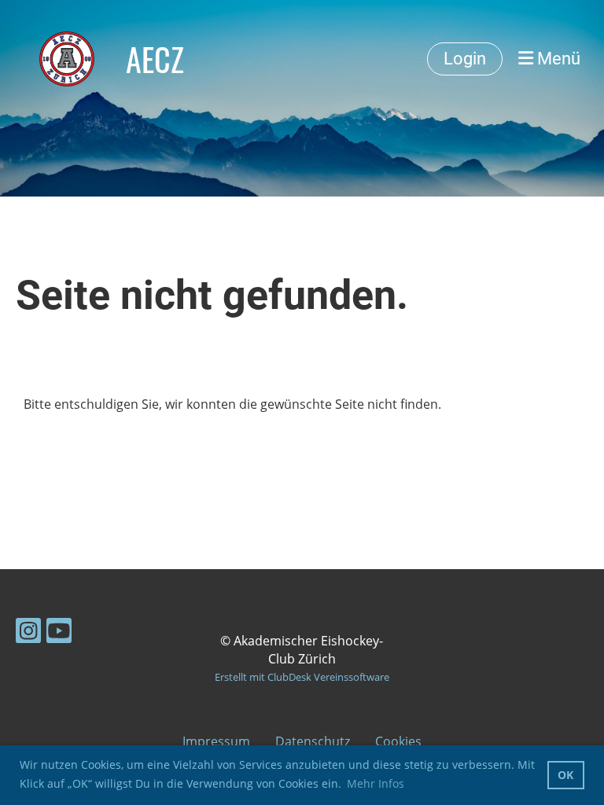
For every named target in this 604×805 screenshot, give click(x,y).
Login (465, 58)
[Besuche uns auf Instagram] (28, 633)
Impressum (216, 741)
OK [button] (565, 774)
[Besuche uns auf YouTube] (59, 633)
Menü (556, 58)
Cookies (398, 741)
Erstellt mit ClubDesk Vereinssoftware (302, 677)
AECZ (155, 59)
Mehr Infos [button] (375, 783)
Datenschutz (312, 741)
